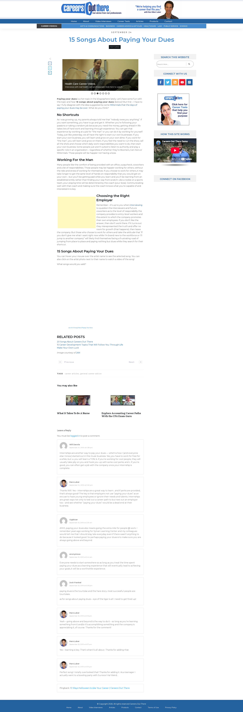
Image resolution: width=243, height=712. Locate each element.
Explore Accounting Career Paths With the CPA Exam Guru (123, 405)
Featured (115, 47)
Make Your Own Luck (68, 348)
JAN (78, 353)
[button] (100, 75)
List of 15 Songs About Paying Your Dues (80, 327)
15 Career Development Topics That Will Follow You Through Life (90, 345)
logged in (75, 436)
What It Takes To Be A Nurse (78, 405)
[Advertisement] (77, 212)
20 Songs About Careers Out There (75, 342)
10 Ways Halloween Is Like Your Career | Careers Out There (100, 688)
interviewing (136, 205)
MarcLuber (74, 482)
